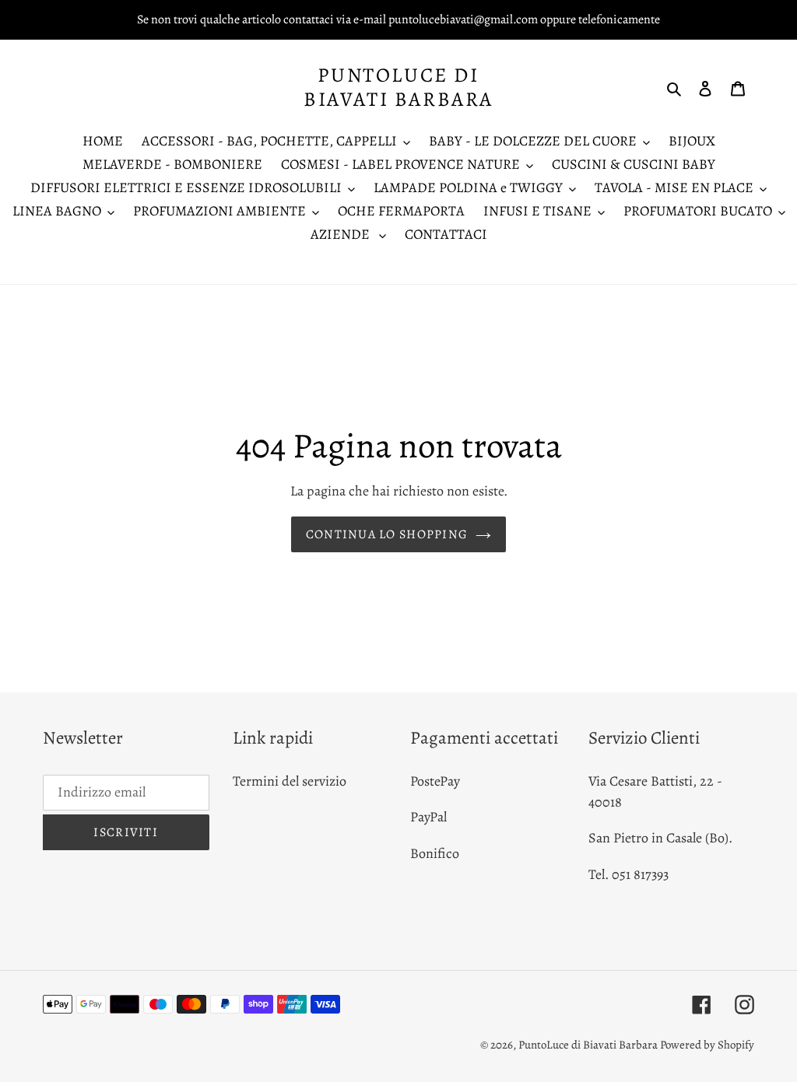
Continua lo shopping (387, 534)
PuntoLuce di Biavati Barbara (398, 87)
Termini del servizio (289, 781)
